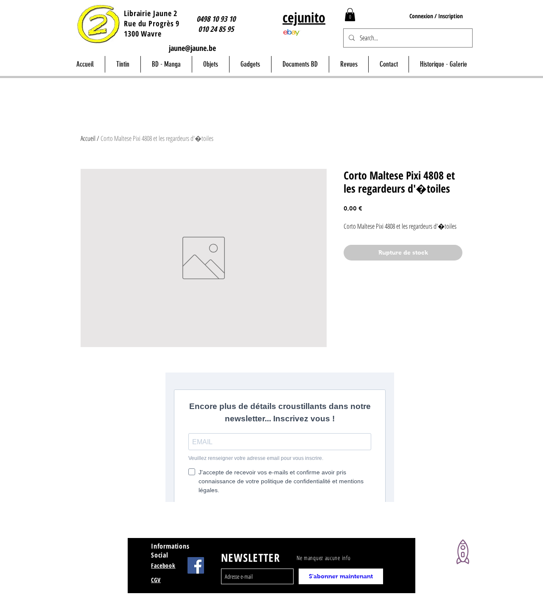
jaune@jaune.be (192, 48)
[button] (349, 14)
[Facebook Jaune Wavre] (196, 565)
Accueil (88, 138)
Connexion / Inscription (436, 16)
